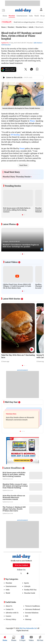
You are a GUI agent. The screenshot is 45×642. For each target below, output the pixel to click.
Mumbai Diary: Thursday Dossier (17, 177)
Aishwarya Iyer (6, 45)
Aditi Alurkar (38, 43)
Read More (23, 165)
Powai (22, 148)
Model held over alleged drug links (24, 22)
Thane (32, 121)
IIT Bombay (15, 135)
